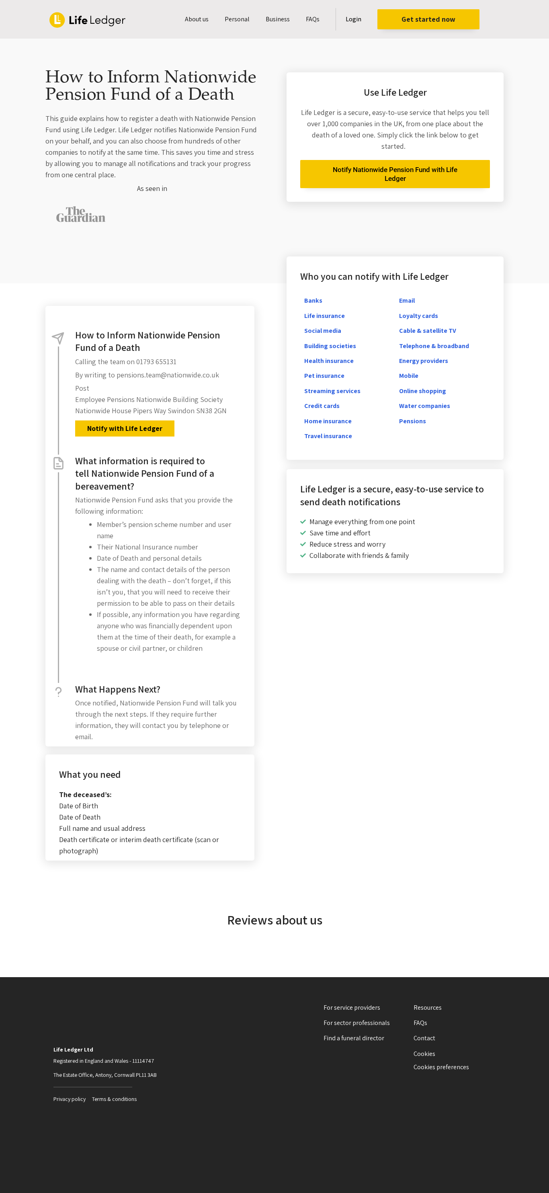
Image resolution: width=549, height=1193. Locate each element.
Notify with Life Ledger (124, 428)
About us (197, 19)
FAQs (313, 19)
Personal (237, 19)
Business (278, 19)
